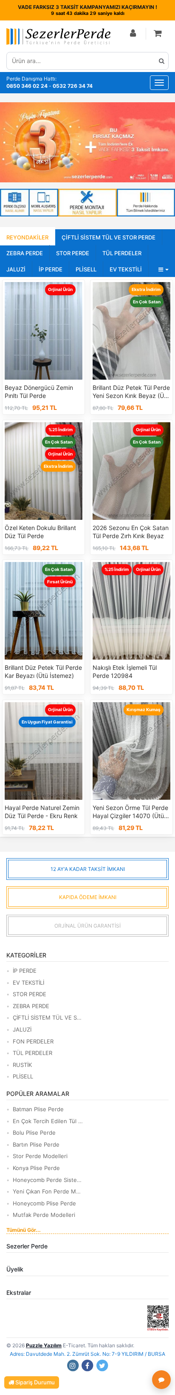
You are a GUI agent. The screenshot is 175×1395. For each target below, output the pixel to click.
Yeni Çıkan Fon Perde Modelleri (48, 1191)
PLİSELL (86, 269)
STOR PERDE (72, 253)
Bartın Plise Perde (36, 1144)
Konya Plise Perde (36, 1167)
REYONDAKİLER (27, 237)
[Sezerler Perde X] (102, 1365)
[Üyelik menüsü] (133, 34)
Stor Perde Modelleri (40, 1156)
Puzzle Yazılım (44, 1345)
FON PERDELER (33, 1041)
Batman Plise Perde (38, 1109)
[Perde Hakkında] (146, 202)
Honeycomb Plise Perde (44, 1203)
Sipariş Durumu (34, 1382)
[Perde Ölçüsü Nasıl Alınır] (29, 202)
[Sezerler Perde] (58, 36)
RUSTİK (22, 1064)
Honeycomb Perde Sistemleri (48, 1179)
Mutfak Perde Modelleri (44, 1214)
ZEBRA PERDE (24, 253)
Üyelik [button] (14, 1269)
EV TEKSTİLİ (126, 269)
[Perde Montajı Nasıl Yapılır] (87, 202)
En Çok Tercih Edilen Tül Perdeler (48, 1121)
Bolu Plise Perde (34, 1132)
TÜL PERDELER (121, 253)
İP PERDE (50, 269)
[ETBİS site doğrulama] (158, 1317)
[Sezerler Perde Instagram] (72, 1365)
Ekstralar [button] (18, 1292)
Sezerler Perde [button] (27, 1246)
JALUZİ (15, 269)
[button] (158, 34)
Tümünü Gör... (23, 1230)
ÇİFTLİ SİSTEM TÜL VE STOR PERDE (108, 237)
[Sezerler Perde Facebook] (87, 1365)
